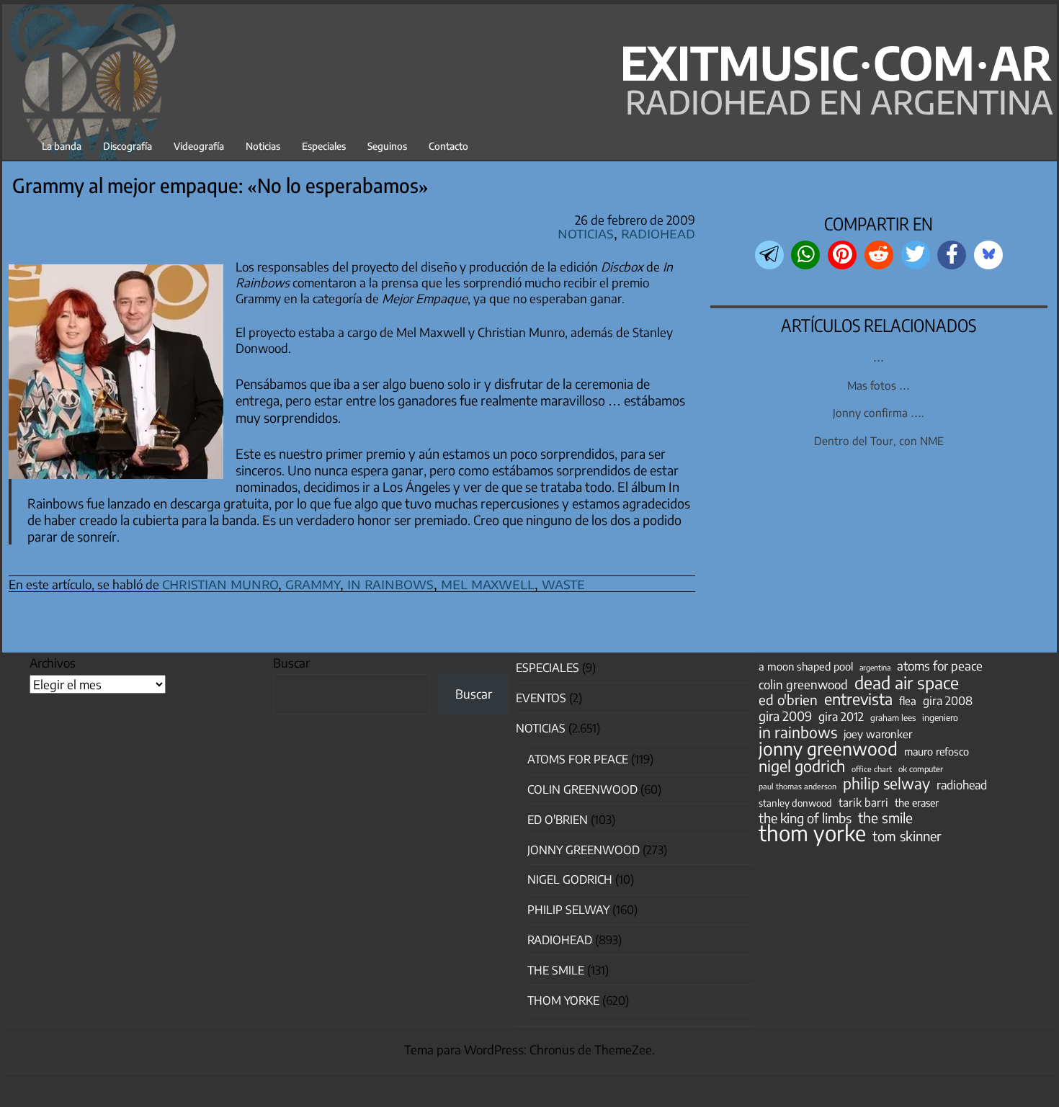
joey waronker (878, 733)
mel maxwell (488, 583)
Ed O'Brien (557, 819)
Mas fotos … (878, 385)
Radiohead (658, 232)
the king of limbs (805, 818)
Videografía (199, 146)
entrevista (858, 699)
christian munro (220, 583)
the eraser (917, 802)
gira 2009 (785, 716)
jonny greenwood (828, 748)
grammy (312, 583)
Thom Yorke (563, 1000)
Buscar (291, 663)
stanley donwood (795, 803)
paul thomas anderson (797, 786)
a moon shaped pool (806, 666)
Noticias (263, 146)
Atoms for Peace (577, 759)
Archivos (53, 663)
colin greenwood (803, 685)
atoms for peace (940, 665)
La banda (61, 146)
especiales (547, 667)
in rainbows (390, 583)
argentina (874, 667)
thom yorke (812, 832)
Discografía (127, 146)
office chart (872, 769)
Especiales (324, 146)
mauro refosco (936, 751)
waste (563, 583)
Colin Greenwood (582, 789)
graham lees (893, 717)
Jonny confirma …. (878, 412)
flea (907, 700)
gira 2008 (948, 701)
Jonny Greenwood (583, 850)
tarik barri (863, 802)
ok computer (920, 768)
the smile (885, 817)
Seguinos (387, 146)
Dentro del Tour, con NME (879, 440)
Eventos (541, 698)
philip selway (886, 783)
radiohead (962, 785)
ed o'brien (788, 700)
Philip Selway (568, 909)
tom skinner (907, 836)
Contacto (448, 146)
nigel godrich (569, 879)
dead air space (906, 683)
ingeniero (940, 717)
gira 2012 (841, 716)
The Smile (555, 970)
